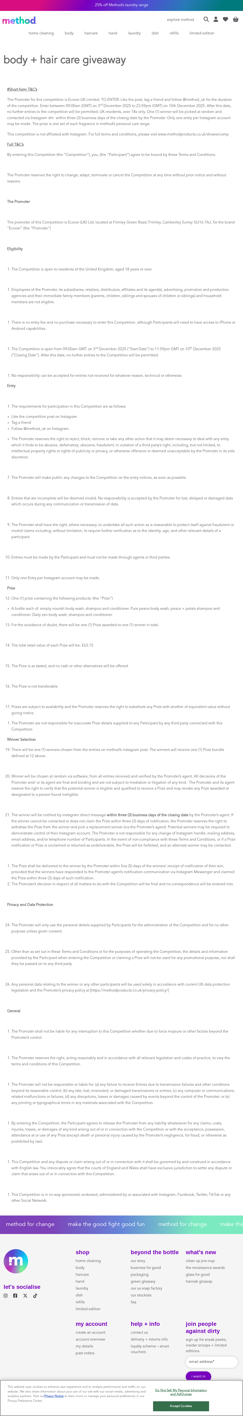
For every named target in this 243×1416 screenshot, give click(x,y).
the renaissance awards (205, 1268)
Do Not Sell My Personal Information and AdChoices (181, 1392)
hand (113, 33)
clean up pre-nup (200, 1261)
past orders (85, 1353)
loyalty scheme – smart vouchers (150, 1349)
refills (174, 33)
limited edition (202, 33)
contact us (139, 1333)
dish (155, 33)
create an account (90, 1333)
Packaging (140, 1275)
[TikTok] (35, 1296)
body (69, 33)
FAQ (133, 1302)
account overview (90, 1339)
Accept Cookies (181, 1406)
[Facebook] (15, 1296)
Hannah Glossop (199, 1282)
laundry (134, 33)
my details (84, 1346)
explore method (180, 20)
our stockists (141, 1295)
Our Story (138, 1261)
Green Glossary (143, 1282)
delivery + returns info (149, 1339)
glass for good (198, 1275)
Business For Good (146, 1268)
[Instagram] (6, 1296)
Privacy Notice (54, 1396)
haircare (91, 33)
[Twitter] (25, 1296)
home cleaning (41, 33)
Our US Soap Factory (146, 1288)
